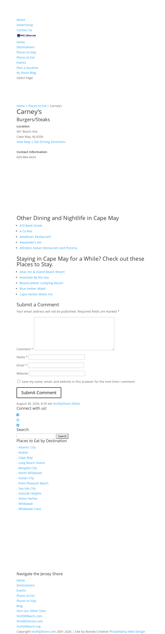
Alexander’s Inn (31, 242)
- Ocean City (25, 478)
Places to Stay (26, 52)
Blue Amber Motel (33, 289)
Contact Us (24, 30)
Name (22, 357)
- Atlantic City (26, 447)
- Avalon (22, 452)
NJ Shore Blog (26, 73)
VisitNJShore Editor (66, 403)
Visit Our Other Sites (31, 611)
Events (21, 62)
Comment (25, 349)
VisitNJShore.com (43, 631)
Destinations (26, 47)
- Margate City (27, 468)
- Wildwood (25, 504)
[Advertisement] (49, 187)
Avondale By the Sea (34, 277)
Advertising (25, 25)
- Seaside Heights (29, 493)
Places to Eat (26, 57)
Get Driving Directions (50, 142)
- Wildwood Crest (29, 509)
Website (22, 373)
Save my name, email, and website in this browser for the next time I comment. (79, 382)
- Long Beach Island (31, 463)
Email (22, 365)
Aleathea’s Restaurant (35, 237)
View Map (24, 142)
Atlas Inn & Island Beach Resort (42, 272)
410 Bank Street (31, 225)
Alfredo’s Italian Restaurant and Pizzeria (48, 248)
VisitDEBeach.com (29, 616)
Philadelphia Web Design (127, 631)
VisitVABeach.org (29, 626)
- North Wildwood (29, 473)
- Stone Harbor (27, 498)
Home (21, 42)
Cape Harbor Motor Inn (36, 294)
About (21, 20)
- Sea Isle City (26, 488)
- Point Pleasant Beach (33, 483)
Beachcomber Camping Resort (41, 283)
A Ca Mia (26, 231)
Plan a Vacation (27, 68)
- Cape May (25, 458)
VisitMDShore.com (30, 621)
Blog (20, 606)
